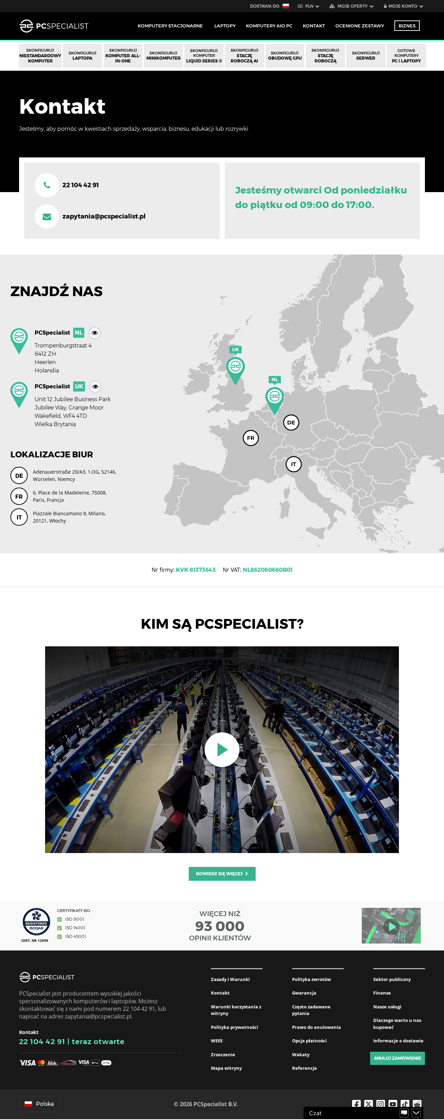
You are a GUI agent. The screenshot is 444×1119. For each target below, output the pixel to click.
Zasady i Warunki (230, 979)
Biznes (407, 25)
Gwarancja (304, 993)
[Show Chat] (404, 1113)
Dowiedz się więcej (220, 873)
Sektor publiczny (392, 979)
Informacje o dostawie (398, 1041)
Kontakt (220, 993)
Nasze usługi (387, 1007)
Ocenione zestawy (359, 25)
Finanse (382, 993)
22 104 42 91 (42, 1041)
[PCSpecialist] (53, 26)
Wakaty (300, 1054)
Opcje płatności (309, 1041)
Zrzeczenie (223, 1054)
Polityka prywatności (234, 1027)
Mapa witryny (226, 1068)
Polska (45, 1104)
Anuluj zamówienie (397, 1058)
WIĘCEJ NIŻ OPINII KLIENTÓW (220, 926)
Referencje (304, 1068)
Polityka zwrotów (311, 979)
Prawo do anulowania (316, 1027)
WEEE (217, 1041)
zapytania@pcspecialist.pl (104, 216)
